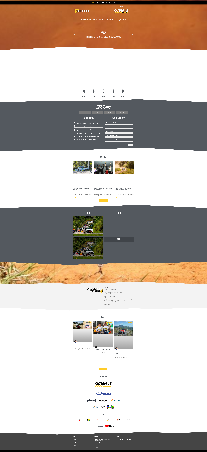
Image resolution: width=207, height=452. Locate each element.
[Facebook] (120, 440)
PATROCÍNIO (108, 2)
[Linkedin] (127, 440)
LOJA (114, 2)
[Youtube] (130, 440)
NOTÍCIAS (98, 2)
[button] (74, 34)
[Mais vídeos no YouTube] (119, 239)
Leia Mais (75, 197)
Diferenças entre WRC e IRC (81, 344)
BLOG (103, 2)
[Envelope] (97, 446)
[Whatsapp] (97, 443)
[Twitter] (125, 440)
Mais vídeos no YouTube (119, 240)
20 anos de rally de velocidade (102, 349)
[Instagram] (123, 440)
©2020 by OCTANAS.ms (103, 450)
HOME (93, 2)
